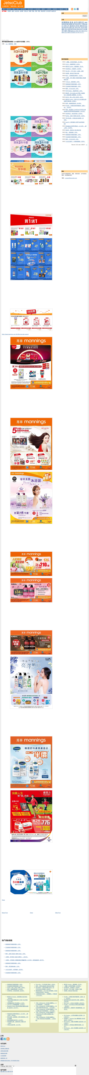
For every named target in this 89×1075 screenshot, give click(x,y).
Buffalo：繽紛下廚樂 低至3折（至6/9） (75, 116)
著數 (4, 1071)
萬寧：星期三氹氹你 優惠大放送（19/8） (15, 953)
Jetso (6, 1071)
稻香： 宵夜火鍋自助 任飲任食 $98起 (45, 986)
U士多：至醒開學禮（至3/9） (73, 64)
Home (31, 912)
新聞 (69, 29)
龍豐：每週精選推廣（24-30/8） (74, 103)
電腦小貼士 (82, 32)
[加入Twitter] (75, 9)
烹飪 (76, 32)
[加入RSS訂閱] (72, 9)
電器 (36, 11)
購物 (14, 9)
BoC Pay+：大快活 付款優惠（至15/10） (74, 1003)
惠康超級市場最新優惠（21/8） (13, 944)
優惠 (2, 1071)
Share (3, 900)
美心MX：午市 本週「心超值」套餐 (75, 71)
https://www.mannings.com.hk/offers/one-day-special (15, 334)
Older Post (58, 912)
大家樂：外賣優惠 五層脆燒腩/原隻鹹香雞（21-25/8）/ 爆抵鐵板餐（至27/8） (24, 960)
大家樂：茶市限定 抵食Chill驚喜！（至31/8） (16, 957)
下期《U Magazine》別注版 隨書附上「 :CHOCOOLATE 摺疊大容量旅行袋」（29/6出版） (46, 1014)
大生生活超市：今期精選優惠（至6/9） (75, 141)
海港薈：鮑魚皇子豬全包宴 (72, 73)
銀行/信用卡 (31, 9)
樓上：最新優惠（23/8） (72, 132)
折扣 (11, 1071)
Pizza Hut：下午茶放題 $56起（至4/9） (46, 984)
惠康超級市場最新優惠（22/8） (13, 950)
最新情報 (9, 9)
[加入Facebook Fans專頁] (78, 9)
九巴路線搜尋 (3, 1055)
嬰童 (39, 11)
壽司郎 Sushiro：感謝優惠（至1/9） (75, 66)
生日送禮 (48, 11)
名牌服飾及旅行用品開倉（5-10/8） (16, 1003)
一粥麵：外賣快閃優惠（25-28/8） (74, 62)
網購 (70, 24)
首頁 (4, 9)
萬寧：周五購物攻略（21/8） (12, 966)
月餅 (79, 31)
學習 (78, 32)
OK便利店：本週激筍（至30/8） (74, 68)
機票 (30, 11)
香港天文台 (3, 1046)
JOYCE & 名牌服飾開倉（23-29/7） (16, 1004)
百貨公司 (26, 11)
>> (86, 144)
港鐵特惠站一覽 (4, 1058)
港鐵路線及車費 (4, 1053)
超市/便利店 (23, 9)
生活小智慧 (67, 32)
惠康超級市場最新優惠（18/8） (13, 963)
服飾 (13, 11)
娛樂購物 (66, 22)
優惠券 (43, 9)
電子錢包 (65, 31)
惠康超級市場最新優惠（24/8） (73, 84)
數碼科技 (55, 9)
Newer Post (5, 912)
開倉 (33, 11)
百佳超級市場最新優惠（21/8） (13, 947)
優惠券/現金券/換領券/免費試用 (74, 26)
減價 (8, 1071)
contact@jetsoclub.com (71, 178)
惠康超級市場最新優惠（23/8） (73, 134)
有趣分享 (61, 9)
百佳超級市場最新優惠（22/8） (13, 972)
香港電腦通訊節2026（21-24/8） (15, 1020)
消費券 (9, 11)
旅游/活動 (37, 9)
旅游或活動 (65, 24)
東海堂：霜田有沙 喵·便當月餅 (73, 130)
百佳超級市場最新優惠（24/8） (73, 86)
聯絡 (66, 9)
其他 (66, 29)
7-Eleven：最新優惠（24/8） (73, 81)
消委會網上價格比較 (5, 1048)
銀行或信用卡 (77, 24)
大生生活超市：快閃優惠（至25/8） (14, 969)
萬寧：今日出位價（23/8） (72, 139)
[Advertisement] (56, 4)
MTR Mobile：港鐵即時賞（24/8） (74, 91)
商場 (77, 31)
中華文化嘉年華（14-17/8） (14, 1024)
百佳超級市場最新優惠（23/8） (73, 137)
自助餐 (21, 11)
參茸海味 (74, 29)
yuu (7, 44)
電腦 (69, 31)
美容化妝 (17, 11)
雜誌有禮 (43, 11)
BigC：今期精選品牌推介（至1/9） (74, 75)
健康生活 (53, 11)
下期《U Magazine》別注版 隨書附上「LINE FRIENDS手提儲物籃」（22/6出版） (46, 1018)
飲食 (18, 9)
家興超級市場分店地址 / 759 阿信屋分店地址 (10, 1060)
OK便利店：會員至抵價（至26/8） (74, 113)
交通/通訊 (49, 9)
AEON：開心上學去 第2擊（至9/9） (75, 97)
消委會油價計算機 (4, 1050)
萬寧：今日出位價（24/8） (72, 88)
